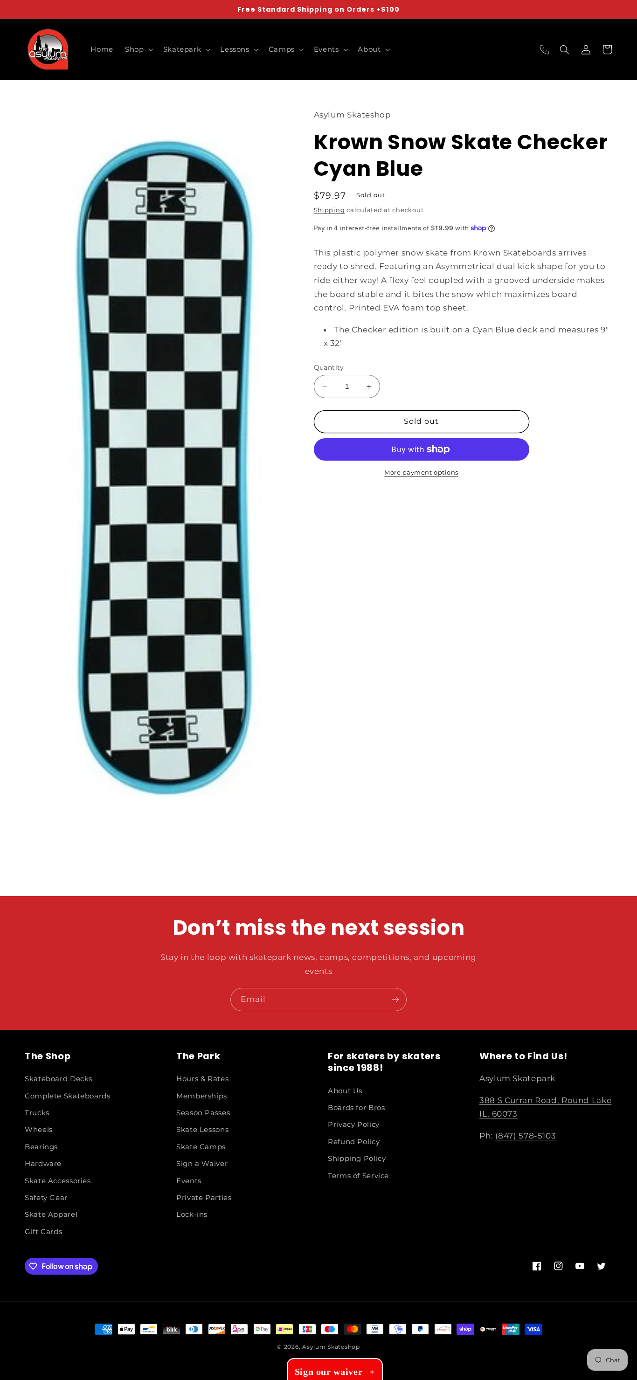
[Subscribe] (395, 999)
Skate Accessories (58, 1181)
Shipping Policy (357, 1158)
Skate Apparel (51, 1214)
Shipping (329, 210)
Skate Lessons (202, 1129)
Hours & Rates (202, 1079)
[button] (138, 49)
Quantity (329, 367)
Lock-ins (192, 1214)
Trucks (37, 1113)
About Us (345, 1091)
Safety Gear (46, 1198)
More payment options (421, 472)
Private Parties (203, 1198)
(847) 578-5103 (525, 1135)
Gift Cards (43, 1232)
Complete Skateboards (68, 1096)
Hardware (43, 1163)
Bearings (41, 1147)
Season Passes (203, 1113)
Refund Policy (354, 1142)
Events (188, 1181)
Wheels (39, 1129)
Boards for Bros (356, 1108)
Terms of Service (358, 1176)
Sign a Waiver (202, 1163)
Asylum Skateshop (331, 1347)
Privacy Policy (354, 1124)
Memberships (201, 1096)
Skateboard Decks (58, 1079)
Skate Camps (201, 1147)
